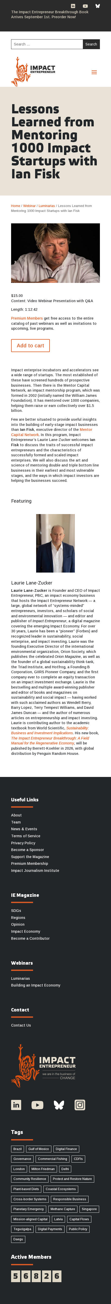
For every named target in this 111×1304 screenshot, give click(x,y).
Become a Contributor (30, 938)
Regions (18, 918)
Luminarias (47, 206)
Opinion (18, 924)
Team (16, 822)
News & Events (24, 829)
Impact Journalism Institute (35, 870)
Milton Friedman (43, 1169)
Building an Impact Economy (35, 985)
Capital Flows (79, 1219)
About (16, 815)
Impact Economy (25, 931)
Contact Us (21, 1025)
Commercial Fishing (52, 1159)
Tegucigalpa (22, 1229)
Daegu (18, 1239)
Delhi (65, 1169)
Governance (22, 1159)
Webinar (29, 206)
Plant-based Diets (26, 1189)
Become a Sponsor (27, 850)
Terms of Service (25, 836)
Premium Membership (29, 863)
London (19, 1169)
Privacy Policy (23, 843)
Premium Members (27, 318)
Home (15, 206)
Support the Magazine (30, 857)
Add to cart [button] (30, 345)
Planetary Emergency (28, 1209)
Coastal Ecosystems (61, 1189)
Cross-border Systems (29, 1199)
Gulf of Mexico (38, 1149)
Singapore (89, 1209)
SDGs (16, 911)
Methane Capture (63, 1209)
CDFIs (78, 1159)
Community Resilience (29, 1179)
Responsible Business (69, 1199)
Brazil (17, 1149)
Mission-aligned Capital (30, 1219)
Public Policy (78, 1229)
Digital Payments (50, 1229)
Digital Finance (66, 1149)
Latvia (58, 1219)
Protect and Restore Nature (72, 1179)
